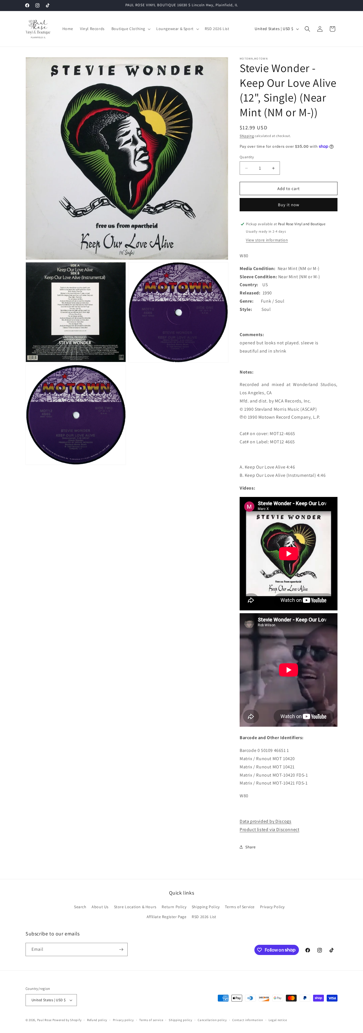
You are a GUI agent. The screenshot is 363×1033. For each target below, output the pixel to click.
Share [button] (250, 846)
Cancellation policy (212, 1020)
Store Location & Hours (135, 906)
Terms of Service (240, 906)
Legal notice (278, 1020)
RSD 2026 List (204, 916)
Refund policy (97, 1020)
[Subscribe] (121, 949)
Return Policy (174, 906)
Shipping (247, 136)
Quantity (247, 157)
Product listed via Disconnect (269, 829)
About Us (100, 906)
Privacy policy (123, 1020)
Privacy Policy (272, 906)
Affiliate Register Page (167, 916)
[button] (130, 29)
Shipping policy (180, 1020)
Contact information (247, 1020)
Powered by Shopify (67, 1020)
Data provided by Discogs (265, 821)
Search (80, 906)
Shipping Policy (206, 906)
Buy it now (288, 204)
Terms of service (151, 1020)
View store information (267, 240)
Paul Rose (44, 1020)
